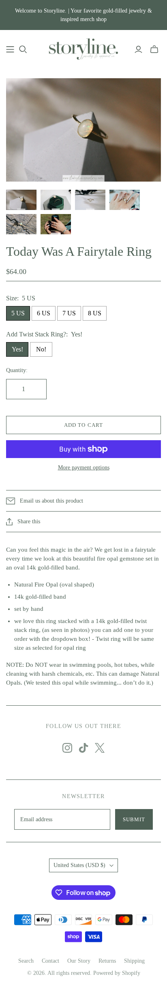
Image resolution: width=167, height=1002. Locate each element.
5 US (18, 313)
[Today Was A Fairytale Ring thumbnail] (21, 200)
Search (26, 961)
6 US (43, 313)
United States (79, 865)
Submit (134, 819)
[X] (100, 748)
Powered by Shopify (116, 973)
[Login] (138, 49)
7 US (69, 313)
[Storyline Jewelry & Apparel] (83, 48)
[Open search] (23, 49)
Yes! (17, 349)
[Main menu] (10, 49)
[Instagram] (67, 748)
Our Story (78, 961)
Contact (50, 961)
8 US (94, 313)
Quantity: (17, 370)
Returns (107, 961)
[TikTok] (83, 748)
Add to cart (83, 425)
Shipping (134, 961)
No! (41, 349)
